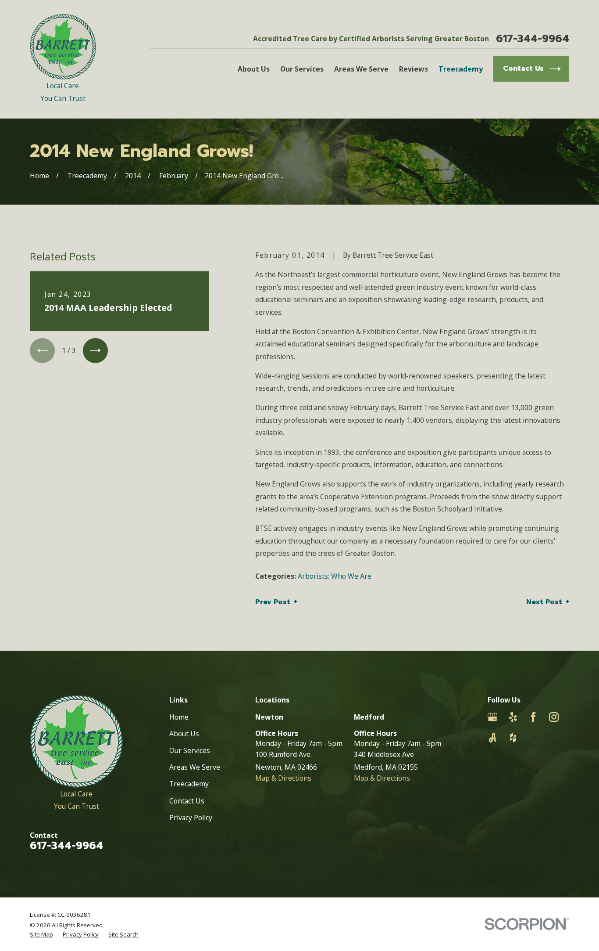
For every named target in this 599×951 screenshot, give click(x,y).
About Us (184, 733)
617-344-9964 (532, 39)
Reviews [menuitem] (413, 69)
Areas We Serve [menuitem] (361, 69)
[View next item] (95, 350)
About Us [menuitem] (254, 69)
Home (179, 717)
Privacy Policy (190, 817)
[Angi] (492, 737)
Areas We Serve (194, 767)
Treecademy (189, 784)
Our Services (189, 750)
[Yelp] (513, 717)
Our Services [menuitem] (302, 69)
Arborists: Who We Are (334, 576)
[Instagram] (554, 717)
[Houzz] (513, 737)
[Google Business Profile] (492, 717)
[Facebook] (533, 717)
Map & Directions (283, 778)
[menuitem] (41, 934)
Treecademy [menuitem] (461, 69)
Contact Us (186, 801)
